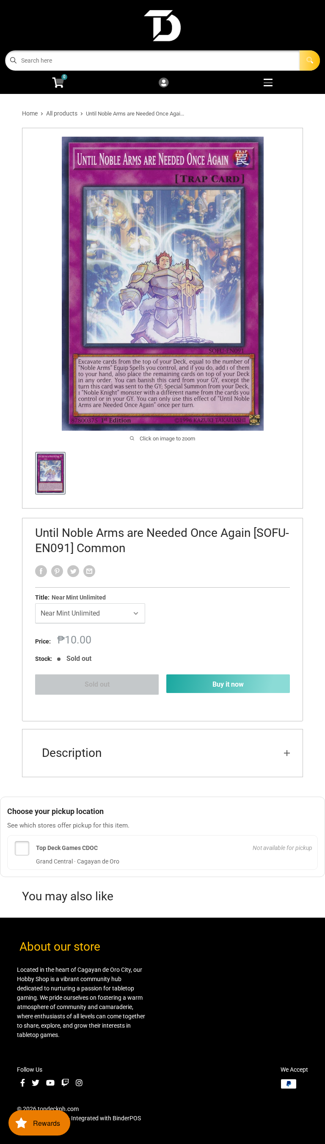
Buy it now (228, 684)
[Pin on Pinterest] (57, 571)
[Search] (310, 60)
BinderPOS (127, 1118)
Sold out (97, 684)
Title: (70, 597)
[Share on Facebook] (41, 571)
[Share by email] (89, 571)
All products (61, 113)
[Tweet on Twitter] (73, 571)
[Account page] (163, 83)
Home (30, 113)
